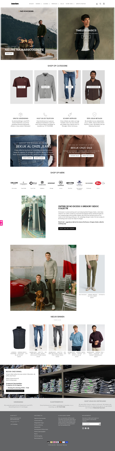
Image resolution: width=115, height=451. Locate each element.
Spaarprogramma (38, 438)
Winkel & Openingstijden (39, 431)
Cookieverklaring (38, 420)
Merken (55, 3)
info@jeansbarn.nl (14, 422)
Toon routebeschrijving (15, 390)
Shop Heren (27, 157)
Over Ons (69, 3)
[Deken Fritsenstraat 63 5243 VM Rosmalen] (57, 381)
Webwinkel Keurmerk (99, 408)
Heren (38, 3)
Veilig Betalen (37, 427)
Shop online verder (67, 228)
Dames (46, 3)
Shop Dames (39, 157)
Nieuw (31, 3)
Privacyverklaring (38, 425)
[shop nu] (29, 34)
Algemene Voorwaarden (40, 418)
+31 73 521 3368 (60, 407)
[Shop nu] (86, 34)
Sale (62, 3)
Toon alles (57, 319)
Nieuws (36, 433)
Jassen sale (74, 155)
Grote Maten (81, 3)
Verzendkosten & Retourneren (41, 429)
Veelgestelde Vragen (39, 422)
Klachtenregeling (38, 436)
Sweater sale (88, 155)
